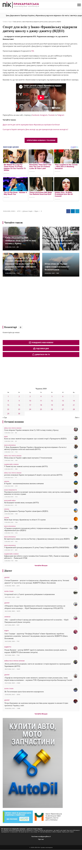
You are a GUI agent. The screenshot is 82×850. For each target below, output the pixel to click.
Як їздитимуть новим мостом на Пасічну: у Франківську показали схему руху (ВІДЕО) (37, 539)
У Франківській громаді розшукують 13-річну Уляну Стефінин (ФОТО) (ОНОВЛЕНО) (36, 547)
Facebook (35, 115)
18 (41, 405)
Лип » (77, 417)
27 (63, 409)
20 (63, 405)
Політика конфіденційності (41, 836)
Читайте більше (41, 565)
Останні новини (14, 421)
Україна (6, 481)
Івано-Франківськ (10, 445)
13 (63, 401)
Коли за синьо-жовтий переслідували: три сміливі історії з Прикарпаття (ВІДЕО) (60, 240)
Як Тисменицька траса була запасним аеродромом (24, 692)
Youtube (51, 115)
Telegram (60, 115)
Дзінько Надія (27, 211)
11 (41, 401)
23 (19, 409)
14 (74, 401)
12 (52, 401)
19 (52, 405)
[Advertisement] (32, 302)
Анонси (7, 617)
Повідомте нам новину (42, 342)
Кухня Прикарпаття (10, 490)
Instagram (44, 115)
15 (8, 405)
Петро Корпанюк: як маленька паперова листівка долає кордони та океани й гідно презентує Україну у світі (36, 704)
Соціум (6, 517)
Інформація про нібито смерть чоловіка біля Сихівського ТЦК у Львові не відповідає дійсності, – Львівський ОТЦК (36, 557)
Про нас (41, 839)
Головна (5, 21)
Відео (10, 21)
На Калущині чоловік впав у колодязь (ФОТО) (21, 503)
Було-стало (8, 591)
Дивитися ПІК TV (42, 354)
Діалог (8, 570)
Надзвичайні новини (11, 464)
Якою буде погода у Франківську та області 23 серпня (25, 520)
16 (19, 405)
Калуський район (10, 500)
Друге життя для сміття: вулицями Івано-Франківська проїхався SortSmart (31, 125)
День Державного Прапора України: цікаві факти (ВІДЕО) (26, 511)
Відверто (7, 647)
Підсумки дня (42, 348)
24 (30, 409)
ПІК (32, 51)
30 (19, 414)
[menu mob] (79, 5)
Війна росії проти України (12, 428)
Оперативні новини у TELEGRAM (41, 140)
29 (8, 414)
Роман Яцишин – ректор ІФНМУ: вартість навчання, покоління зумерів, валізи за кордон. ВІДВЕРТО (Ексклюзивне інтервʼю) (35, 651)
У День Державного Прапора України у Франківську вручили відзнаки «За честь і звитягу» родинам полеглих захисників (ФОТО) (21, 264)
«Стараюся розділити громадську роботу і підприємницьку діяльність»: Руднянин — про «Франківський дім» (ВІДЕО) (38, 529)
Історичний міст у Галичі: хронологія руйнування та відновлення (29, 594)
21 (74, 405)
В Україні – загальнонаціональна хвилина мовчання (24, 483)
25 (41, 409)
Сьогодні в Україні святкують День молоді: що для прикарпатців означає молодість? (35, 129)
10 (30, 401)
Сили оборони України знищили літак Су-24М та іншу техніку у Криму (20, 240)
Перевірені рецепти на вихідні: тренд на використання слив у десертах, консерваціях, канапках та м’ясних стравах (37, 493)
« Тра (5, 417)
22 (8, 409)
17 (30, 405)
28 (74, 409)
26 (52, 409)
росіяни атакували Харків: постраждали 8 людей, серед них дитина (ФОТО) (33, 475)
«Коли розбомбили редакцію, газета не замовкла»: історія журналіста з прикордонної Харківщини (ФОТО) (37, 665)
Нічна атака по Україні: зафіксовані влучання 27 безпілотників (57, 266)
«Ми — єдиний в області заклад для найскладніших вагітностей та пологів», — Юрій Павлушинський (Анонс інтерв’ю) (36, 621)
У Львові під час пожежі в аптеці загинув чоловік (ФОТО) (26, 466)
